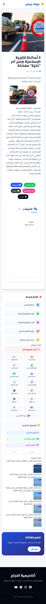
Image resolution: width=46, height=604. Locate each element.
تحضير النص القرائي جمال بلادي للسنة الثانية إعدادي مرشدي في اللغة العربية (26, 476)
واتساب (28, 185)
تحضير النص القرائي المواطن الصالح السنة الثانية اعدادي (24, 462)
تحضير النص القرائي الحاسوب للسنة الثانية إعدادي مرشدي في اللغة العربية (24, 516)
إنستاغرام (27, 191)
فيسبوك (15, 185)
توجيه (14, 451)
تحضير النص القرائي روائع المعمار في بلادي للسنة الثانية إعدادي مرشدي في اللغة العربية (24, 489)
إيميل (15, 191)
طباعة (22, 196)
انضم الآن (34, 549)
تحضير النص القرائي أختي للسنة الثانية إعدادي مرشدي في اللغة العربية (25, 502)
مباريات (32, 451)
